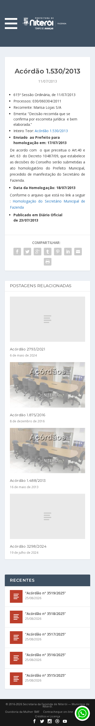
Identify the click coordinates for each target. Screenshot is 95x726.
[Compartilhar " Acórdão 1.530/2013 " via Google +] (37, 251)
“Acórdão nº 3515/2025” (45, 675)
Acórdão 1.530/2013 (51, 130)
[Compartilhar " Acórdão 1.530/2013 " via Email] (78, 251)
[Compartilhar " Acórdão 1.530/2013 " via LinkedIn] (68, 251)
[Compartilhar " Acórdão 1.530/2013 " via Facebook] (17, 251)
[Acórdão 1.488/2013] (47, 450)
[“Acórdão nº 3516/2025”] (16, 658)
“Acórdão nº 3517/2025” (45, 634)
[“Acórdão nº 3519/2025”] (16, 596)
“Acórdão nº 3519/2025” (45, 593)
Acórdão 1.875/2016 (28, 415)
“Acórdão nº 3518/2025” (45, 613)
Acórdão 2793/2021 (27, 349)
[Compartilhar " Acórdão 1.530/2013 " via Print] (48, 262)
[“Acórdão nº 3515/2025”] (16, 678)
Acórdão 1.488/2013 (28, 480)
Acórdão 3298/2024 (28, 546)
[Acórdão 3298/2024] (47, 516)
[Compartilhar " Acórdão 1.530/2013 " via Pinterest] (58, 251)
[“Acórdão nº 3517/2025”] (16, 637)
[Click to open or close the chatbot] (82, 713)
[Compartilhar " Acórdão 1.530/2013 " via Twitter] (27, 251)
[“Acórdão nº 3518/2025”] (16, 617)
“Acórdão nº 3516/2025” (45, 654)
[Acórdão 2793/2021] (47, 319)
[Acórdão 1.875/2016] (47, 385)
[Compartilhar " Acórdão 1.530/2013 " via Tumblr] (48, 251)
